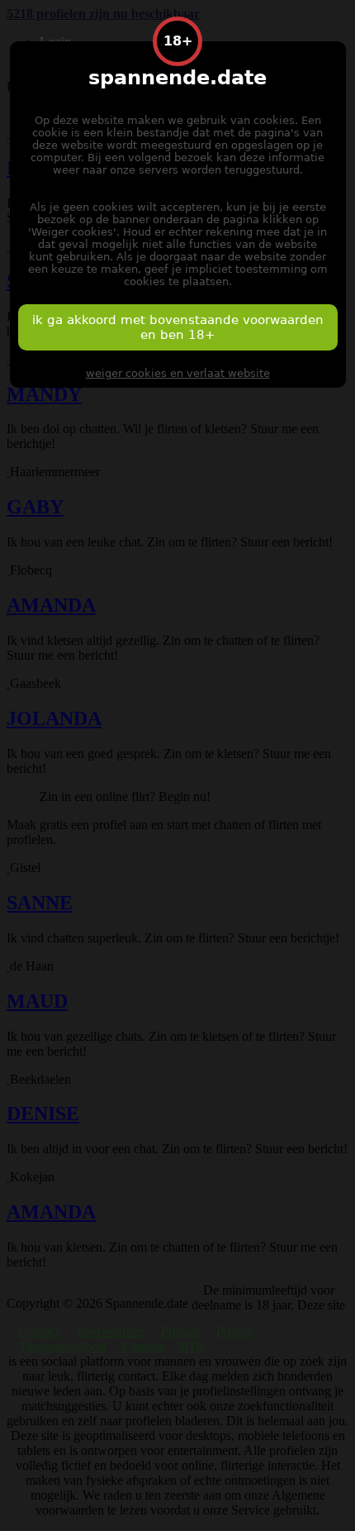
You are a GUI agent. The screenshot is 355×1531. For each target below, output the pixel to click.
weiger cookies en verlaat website (178, 373)
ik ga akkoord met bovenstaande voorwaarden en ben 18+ (178, 327)
